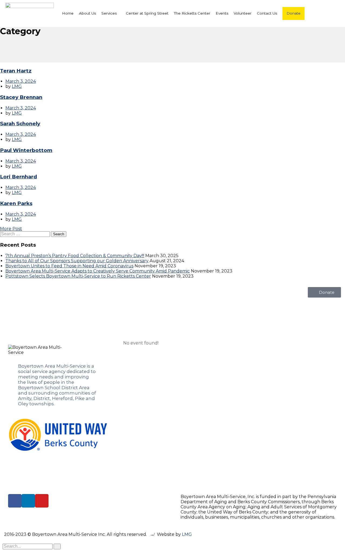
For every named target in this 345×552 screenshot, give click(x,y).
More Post (11, 228)
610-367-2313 (257, 417)
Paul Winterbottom (26, 150)
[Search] (57, 546)
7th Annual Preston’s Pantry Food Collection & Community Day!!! (74, 255)
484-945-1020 (259, 457)
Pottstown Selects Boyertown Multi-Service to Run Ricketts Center (78, 276)
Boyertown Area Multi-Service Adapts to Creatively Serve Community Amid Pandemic (97, 271)
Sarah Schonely (20, 123)
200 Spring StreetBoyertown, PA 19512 (266, 365)
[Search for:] (25, 233)
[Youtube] (42, 501)
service (40, 371)
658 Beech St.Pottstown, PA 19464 (266, 445)
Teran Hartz (16, 71)
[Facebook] (15, 501)
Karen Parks (16, 203)
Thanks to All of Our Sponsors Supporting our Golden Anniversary (77, 260)
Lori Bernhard (18, 177)
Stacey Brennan (21, 97)
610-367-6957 (258, 376)
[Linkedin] (28, 501)
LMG (17, 86)
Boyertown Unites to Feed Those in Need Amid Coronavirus (69, 265)
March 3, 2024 (20, 81)
